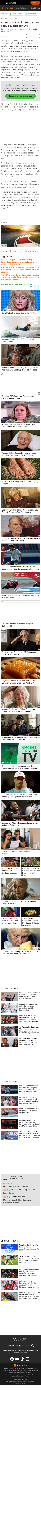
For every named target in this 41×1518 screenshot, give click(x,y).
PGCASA (6, 1370)
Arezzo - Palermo (18, 1197)
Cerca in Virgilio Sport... (19, 1345)
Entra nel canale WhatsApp (21, 96)
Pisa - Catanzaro (24, 1200)
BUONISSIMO (21, 1372)
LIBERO (6, 1368)
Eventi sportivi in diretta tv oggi (15, 1186)
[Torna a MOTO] (2, 8)
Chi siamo (8, 1375)
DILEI (29, 1370)
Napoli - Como (17, 1190)
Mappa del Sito (32, 1350)
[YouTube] (17, 1360)
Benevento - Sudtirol (11, 1202)
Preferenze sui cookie (18, 1376)
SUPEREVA (29, 1372)
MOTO (7, 18)
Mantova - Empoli (10, 1200)
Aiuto (27, 1376)
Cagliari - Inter (29, 1190)
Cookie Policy (32, 1375)
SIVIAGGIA (35, 1370)
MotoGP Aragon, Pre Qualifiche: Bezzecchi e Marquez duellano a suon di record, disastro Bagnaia (20, 269)
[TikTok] (22, 1360)
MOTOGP (15, 18)
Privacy (24, 1375)
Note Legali (16, 1375)
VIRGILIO (11, 1368)
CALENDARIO (22, 8)
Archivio (24, 1353)
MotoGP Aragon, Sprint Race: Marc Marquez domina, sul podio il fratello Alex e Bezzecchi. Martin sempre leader (20, 277)
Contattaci (22, 1350)
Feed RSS (16, 1353)
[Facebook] (12, 1360)
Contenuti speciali (10, 1350)
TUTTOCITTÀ (23, 1370)
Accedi (35, 3)
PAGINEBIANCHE (14, 1370)
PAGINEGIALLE (19, 1368)
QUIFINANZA (12, 1372)
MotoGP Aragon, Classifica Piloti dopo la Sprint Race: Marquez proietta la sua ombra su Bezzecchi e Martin (19, 262)
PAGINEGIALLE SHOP (31, 1368)
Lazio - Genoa (8, 1193)
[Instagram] (27, 1360)
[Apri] (2, 2)
